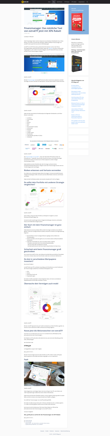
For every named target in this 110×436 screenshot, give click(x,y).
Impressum (57, 431)
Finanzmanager (31, 80)
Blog (54, 1)
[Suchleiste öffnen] (87, 2)
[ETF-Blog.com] (25, 2)
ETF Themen (67, 1)
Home (49, 1)
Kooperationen (82, 1)
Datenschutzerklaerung (65, 431)
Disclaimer (52, 431)
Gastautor (42, 431)
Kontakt (46, 431)
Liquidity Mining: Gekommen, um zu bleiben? (34, 424)
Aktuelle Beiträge (28, 420)
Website (50, 48)
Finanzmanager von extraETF (32, 156)
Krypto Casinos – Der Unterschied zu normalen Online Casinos (37, 423)
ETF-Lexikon (74, 1)
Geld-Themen (59, 1)
